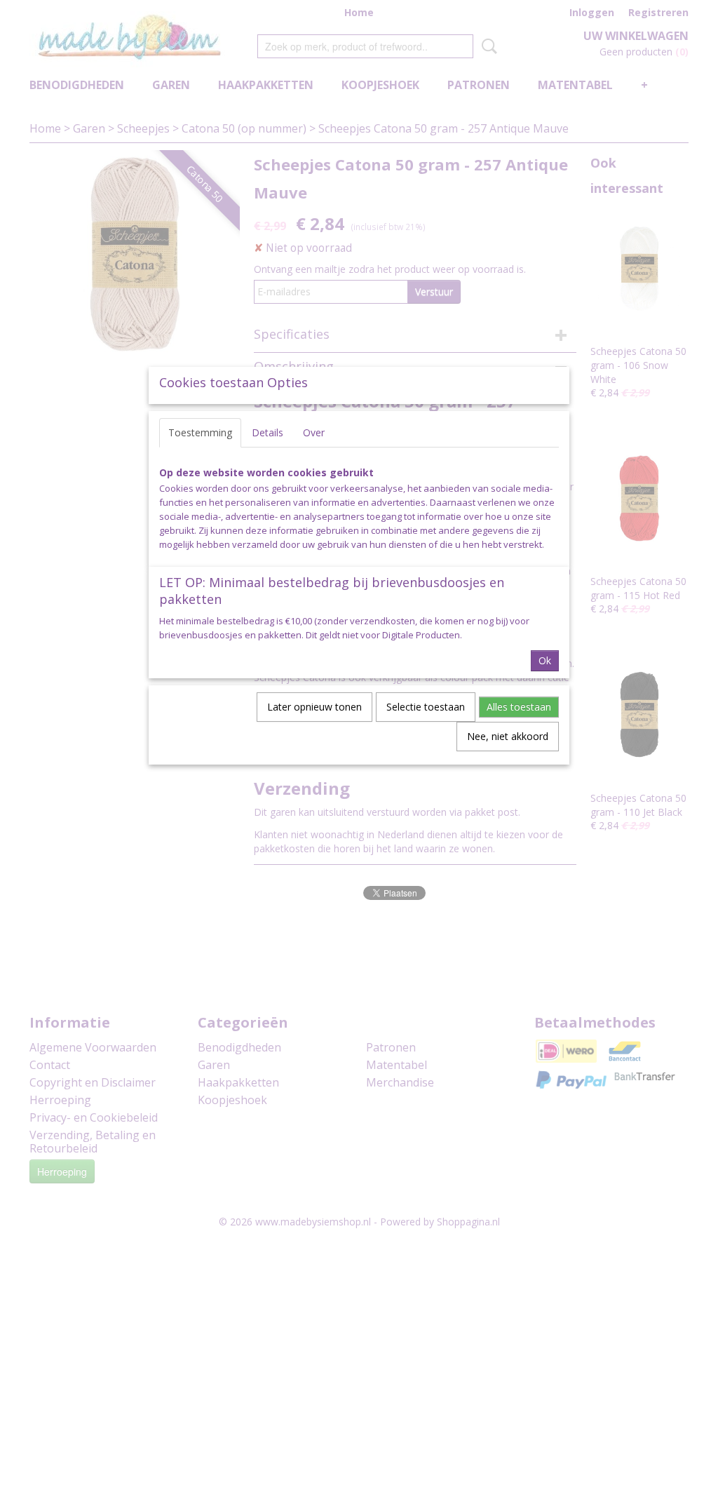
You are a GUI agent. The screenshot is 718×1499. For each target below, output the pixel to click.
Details (267, 432)
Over (314, 432)
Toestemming (200, 432)
